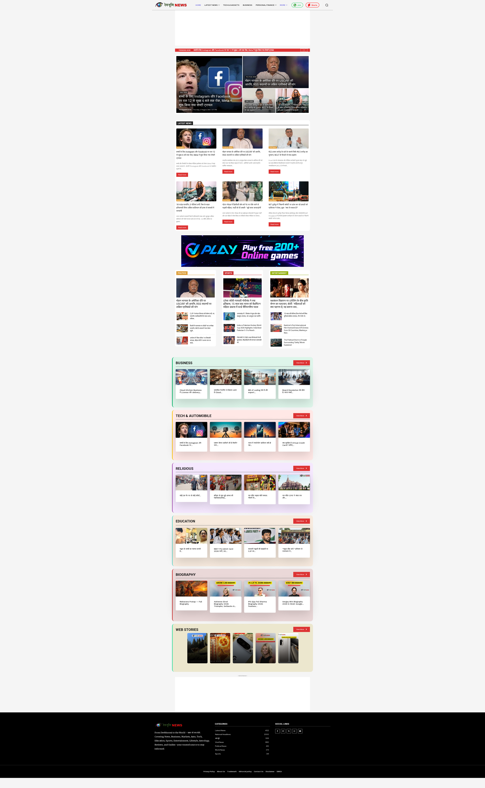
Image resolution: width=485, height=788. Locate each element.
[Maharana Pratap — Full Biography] (191, 589)
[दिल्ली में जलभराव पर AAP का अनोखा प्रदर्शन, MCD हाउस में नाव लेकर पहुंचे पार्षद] (182, 328)
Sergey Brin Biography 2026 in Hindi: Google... (293, 603)
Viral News (183, 92)
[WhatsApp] (294, 731)
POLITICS (182, 273)
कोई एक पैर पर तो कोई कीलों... (190, 495)
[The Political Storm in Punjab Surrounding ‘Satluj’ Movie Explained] (276, 343)
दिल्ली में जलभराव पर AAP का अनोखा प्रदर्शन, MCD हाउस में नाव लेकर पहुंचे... (201, 328)
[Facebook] (277, 731)
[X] (289, 731)
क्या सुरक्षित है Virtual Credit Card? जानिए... (293, 444)
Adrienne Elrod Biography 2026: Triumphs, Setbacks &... (225, 604)
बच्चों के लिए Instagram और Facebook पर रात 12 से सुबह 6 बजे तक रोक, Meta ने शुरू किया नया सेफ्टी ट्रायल (195, 155)
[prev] (302, 50)
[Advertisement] (242, 28)
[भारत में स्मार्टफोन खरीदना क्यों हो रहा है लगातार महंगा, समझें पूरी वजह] (260, 430)
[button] (326, 5)
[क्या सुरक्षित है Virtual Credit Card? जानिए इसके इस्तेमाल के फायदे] (294, 430)
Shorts (314, 5)
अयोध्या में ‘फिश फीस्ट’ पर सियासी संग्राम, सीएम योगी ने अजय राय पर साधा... (200, 340)
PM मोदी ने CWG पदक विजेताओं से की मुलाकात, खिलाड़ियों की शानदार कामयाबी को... (249, 339)
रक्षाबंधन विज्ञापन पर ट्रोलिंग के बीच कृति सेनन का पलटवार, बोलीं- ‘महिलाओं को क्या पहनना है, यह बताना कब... (289, 303)
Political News (251, 77)
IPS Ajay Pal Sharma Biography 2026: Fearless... (257, 604)
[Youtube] (300, 731)
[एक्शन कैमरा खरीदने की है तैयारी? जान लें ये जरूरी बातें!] (225, 430)
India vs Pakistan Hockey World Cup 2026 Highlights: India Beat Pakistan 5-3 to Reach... (249, 327)
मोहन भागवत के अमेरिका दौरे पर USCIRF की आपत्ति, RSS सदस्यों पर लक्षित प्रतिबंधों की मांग (193, 303)
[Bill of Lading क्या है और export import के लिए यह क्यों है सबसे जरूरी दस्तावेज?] (260, 377)
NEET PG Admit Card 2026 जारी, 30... (223, 550)
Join (299, 5)
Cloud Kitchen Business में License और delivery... (191, 391)
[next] (306, 50)
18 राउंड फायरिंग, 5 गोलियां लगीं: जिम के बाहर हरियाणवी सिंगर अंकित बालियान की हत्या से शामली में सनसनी (229, 50)
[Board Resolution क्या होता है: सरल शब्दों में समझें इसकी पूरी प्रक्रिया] (294, 377)
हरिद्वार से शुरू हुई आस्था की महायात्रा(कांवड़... (223, 496)
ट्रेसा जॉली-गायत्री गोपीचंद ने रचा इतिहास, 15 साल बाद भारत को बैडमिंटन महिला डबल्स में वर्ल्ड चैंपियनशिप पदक (242, 303)
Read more (182, 175)
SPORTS (228, 273)
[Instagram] (283, 731)
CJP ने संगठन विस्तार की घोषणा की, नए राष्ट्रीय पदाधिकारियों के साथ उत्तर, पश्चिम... (202, 316)
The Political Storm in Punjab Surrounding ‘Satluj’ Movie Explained (295, 342)
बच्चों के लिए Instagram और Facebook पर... (190, 444)
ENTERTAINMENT (279, 273)
